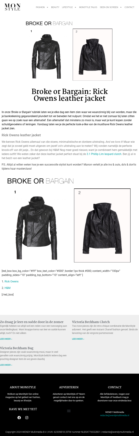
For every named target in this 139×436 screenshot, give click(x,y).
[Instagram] (26, 417)
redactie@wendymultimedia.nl (114, 415)
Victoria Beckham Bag (16, 348)
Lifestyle (67, 7)
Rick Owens (11, 281)
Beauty (55, 7)
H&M (8, 288)
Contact (129, 7)
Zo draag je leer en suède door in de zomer (31, 322)
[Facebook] (19, 417)
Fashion (40, 7)
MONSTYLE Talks (88, 7)
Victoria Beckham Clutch (91, 322)
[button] (69, 411)
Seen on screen (109, 7)
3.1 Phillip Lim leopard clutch (103, 154)
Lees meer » (6, 339)
